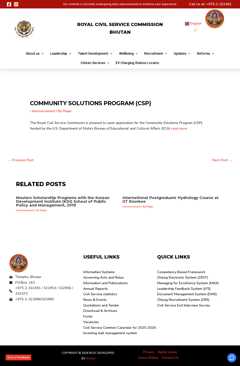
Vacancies (91, 322)
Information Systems (99, 272)
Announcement (43, 111)
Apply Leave (167, 352)
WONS (90, 358)
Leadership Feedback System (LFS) (184, 288)
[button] (34, 53)
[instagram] (16, 4)
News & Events (95, 299)
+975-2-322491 (219, 4)
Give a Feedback (18, 357)
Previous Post (21, 160)
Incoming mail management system (110, 333)
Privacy (148, 352)
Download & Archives (100, 311)
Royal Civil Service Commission (120, 24)
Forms (88, 316)
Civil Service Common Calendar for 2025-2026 (119, 327)
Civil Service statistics (100, 294)
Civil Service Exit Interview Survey (183, 305)
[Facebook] (9, 4)
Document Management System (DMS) (187, 294)
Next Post (222, 160)
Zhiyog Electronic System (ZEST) (182, 277)
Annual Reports (95, 288)
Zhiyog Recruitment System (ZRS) (183, 299)
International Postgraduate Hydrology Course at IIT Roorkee (170, 199)
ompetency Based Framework (181, 272)
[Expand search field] (195, 30)
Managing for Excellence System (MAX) (188, 283)
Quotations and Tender (101, 305)
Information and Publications (105, 283)
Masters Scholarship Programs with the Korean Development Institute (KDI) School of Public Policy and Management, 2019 (63, 201)
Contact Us (170, 357)
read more (179, 128)
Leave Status (148, 357)
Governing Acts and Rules (103, 277)
